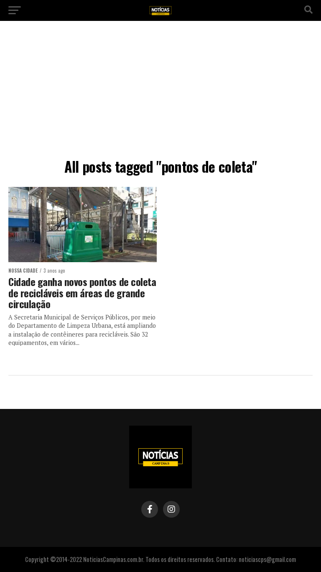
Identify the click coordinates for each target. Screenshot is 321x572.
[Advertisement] (160, 92)
